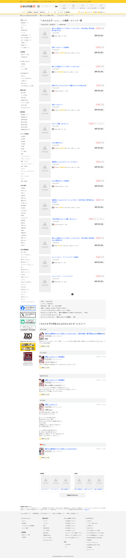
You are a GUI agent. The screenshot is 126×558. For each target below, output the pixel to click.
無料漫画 (68, 12)
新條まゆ (23, 223)
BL (55, 12)
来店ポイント (103, 12)
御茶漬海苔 (23, 205)
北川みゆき (23, 213)
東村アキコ (23, 237)
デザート (23, 294)
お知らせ (23, 76)
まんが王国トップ (25, 513)
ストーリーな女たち (25, 254)
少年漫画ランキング (70, 530)
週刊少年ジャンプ (25, 262)
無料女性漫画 (24, 119)
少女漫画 (23, 139)
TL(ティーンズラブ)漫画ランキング (74, 532)
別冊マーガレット (25, 277)
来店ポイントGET (25, 54)
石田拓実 (23, 195)
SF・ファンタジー (25, 176)
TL (48, 12)
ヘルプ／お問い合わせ (26, 78)
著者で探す (23, 97)
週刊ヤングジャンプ (25, 272)
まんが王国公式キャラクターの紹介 (95, 532)
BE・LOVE (23, 252)
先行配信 (30, 12)
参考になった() (45, 346)
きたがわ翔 (23, 210)
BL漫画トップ (24, 45)
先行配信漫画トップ (25, 35)
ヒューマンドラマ (25, 156)
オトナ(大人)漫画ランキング (72, 537)
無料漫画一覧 (24, 117)
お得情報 (24, 537)
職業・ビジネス (24, 161)
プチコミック (24, 257)
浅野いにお (23, 190)
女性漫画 (23, 136)
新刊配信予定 (24, 30)
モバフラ (23, 299)
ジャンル (82, 12)
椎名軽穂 (23, 220)
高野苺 (22, 230)
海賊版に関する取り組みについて (28, 341)
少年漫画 (23, 144)
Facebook (68, 544)
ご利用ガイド (24, 80)
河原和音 (23, 208)
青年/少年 (42, 12)
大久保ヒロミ (24, 203)
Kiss (22, 267)
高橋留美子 (23, 232)
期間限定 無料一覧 (25, 129)
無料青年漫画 (24, 124)
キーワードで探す (25, 102)
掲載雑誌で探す (24, 100)
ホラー (22, 173)
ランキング (89, 12)
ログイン (23, 66)
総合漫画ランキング (70, 521)
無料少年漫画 (24, 127)
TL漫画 (22, 146)
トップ (23, 12)
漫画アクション (24, 297)
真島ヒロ (23, 242)
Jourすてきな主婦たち (26, 282)
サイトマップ (90, 549)
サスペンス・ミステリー (26, 163)
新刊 (96, 12)
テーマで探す (24, 95)
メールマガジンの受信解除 (28, 525)
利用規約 (89, 540)
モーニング (23, 284)
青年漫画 (23, 141)
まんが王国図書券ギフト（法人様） (95, 535)
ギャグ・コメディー (25, 158)
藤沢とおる (23, 240)
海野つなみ (23, 198)
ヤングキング (24, 292)
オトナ (61, 12)
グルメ (22, 178)
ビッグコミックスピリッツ (27, 264)
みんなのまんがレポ (25, 107)
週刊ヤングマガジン (25, 259)
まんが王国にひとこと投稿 (27, 85)
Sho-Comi (23, 287)
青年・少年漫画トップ (26, 40)
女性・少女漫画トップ (26, 37)
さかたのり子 (24, 218)
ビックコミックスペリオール (27, 302)
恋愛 (22, 153)
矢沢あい (23, 245)
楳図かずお (23, 200)
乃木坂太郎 (23, 235)
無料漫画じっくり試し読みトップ (41, 513)
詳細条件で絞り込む (72, 495)
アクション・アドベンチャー (27, 171)
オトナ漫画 (23, 151)
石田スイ (23, 193)
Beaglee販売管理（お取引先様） (95, 537)
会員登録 (23, 64)
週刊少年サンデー (25, 289)
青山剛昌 (23, 188)
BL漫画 (22, 149)
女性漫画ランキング (70, 523)
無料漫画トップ (24, 22)
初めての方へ (24, 83)
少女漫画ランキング (70, 525)
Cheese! (23, 274)
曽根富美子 (23, 227)
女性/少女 (36, 12)
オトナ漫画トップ (25, 47)
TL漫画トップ (24, 42)
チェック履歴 (24, 69)
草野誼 (22, 215)
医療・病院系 (24, 181)
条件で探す (23, 92)
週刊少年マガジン (25, 269)
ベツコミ (23, 279)
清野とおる (23, 225)
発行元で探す (24, 105)
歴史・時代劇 (24, 166)
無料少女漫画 (24, 122)
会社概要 (89, 547)
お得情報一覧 (24, 57)
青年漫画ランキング (70, 528)
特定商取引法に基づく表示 (93, 544)
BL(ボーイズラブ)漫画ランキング (73, 535)
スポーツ (23, 168)
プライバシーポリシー (92, 542)
